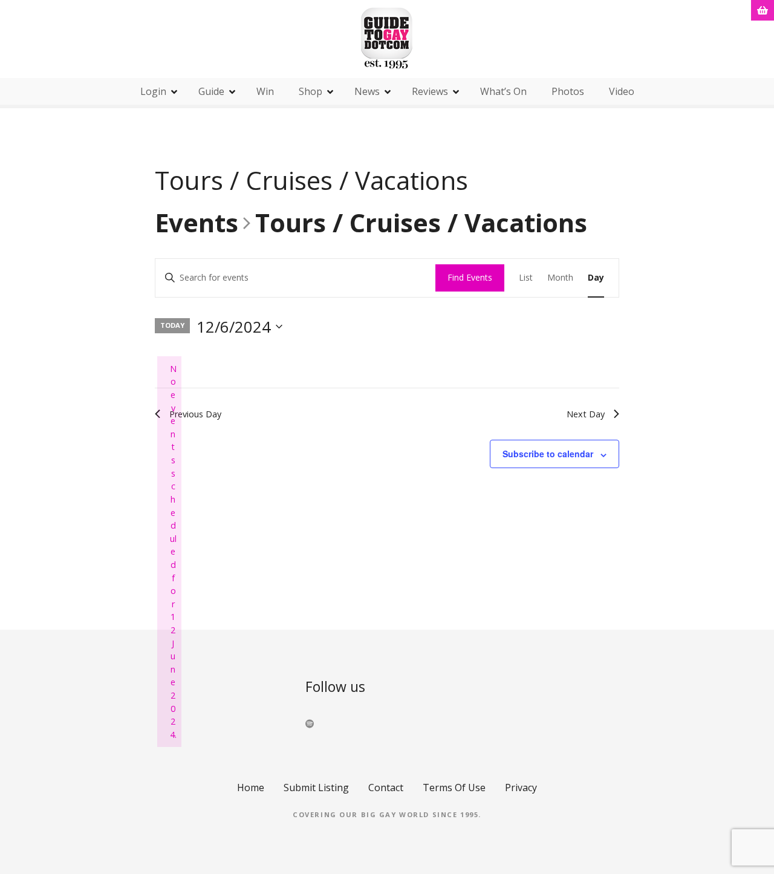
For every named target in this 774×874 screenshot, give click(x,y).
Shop (310, 91)
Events (196, 224)
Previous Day (195, 414)
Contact (385, 787)
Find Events (469, 277)
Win (265, 91)
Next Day (586, 414)
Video (621, 91)
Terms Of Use (454, 787)
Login (153, 91)
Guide (211, 91)
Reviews (430, 91)
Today (172, 325)
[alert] (169, 552)
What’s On (503, 91)
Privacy (521, 787)
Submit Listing (316, 787)
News (367, 91)
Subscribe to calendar (547, 454)
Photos (567, 91)
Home (250, 787)
